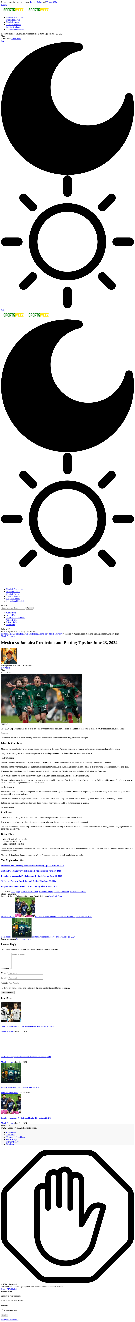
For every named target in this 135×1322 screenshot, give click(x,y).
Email (4, 978)
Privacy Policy (36, 2)
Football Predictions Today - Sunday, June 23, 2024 (20, 1087)
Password (5, 1305)
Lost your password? (9, 1320)
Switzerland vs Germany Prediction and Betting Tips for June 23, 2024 (32, 866)
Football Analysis (46, 891)
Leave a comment (23, 939)
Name (4, 973)
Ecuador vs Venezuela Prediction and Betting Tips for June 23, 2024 (31, 876)
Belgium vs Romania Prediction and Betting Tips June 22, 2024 (29, 886)
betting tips (15, 891)
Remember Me (10, 1310)
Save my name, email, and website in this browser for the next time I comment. (37, 988)
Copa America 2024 (29, 891)
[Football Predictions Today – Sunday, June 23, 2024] (11, 1082)
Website (4, 983)
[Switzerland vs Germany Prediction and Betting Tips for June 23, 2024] (11, 1021)
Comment (6, 968)
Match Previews (8, 636)
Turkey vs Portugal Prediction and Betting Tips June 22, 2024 (28, 881)
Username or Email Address (12, 1300)
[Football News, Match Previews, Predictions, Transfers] (26, 13)
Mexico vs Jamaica (78, 891)
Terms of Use (52, 2)
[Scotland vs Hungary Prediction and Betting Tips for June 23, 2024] (11, 1051)
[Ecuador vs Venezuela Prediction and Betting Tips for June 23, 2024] (11, 1113)
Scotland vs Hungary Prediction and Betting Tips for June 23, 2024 (31, 871)
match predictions (61, 891)
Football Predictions (9, 1092)
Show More (16, 38)
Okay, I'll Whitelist (9, 1289)
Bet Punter (5, 668)
